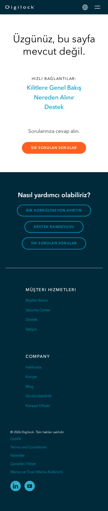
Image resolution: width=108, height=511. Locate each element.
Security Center (38, 310)
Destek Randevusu (54, 227)
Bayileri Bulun (37, 300)
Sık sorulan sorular (54, 148)
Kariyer (31, 376)
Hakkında (33, 367)
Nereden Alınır (54, 97)
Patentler (17, 455)
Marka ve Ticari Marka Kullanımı (36, 472)
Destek (54, 106)
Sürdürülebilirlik (39, 396)
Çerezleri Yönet (23, 464)
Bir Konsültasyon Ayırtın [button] (54, 210)
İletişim (31, 329)
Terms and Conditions (28, 447)
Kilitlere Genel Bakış (54, 87)
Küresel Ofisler (38, 406)
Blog (29, 386)
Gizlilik (15, 439)
